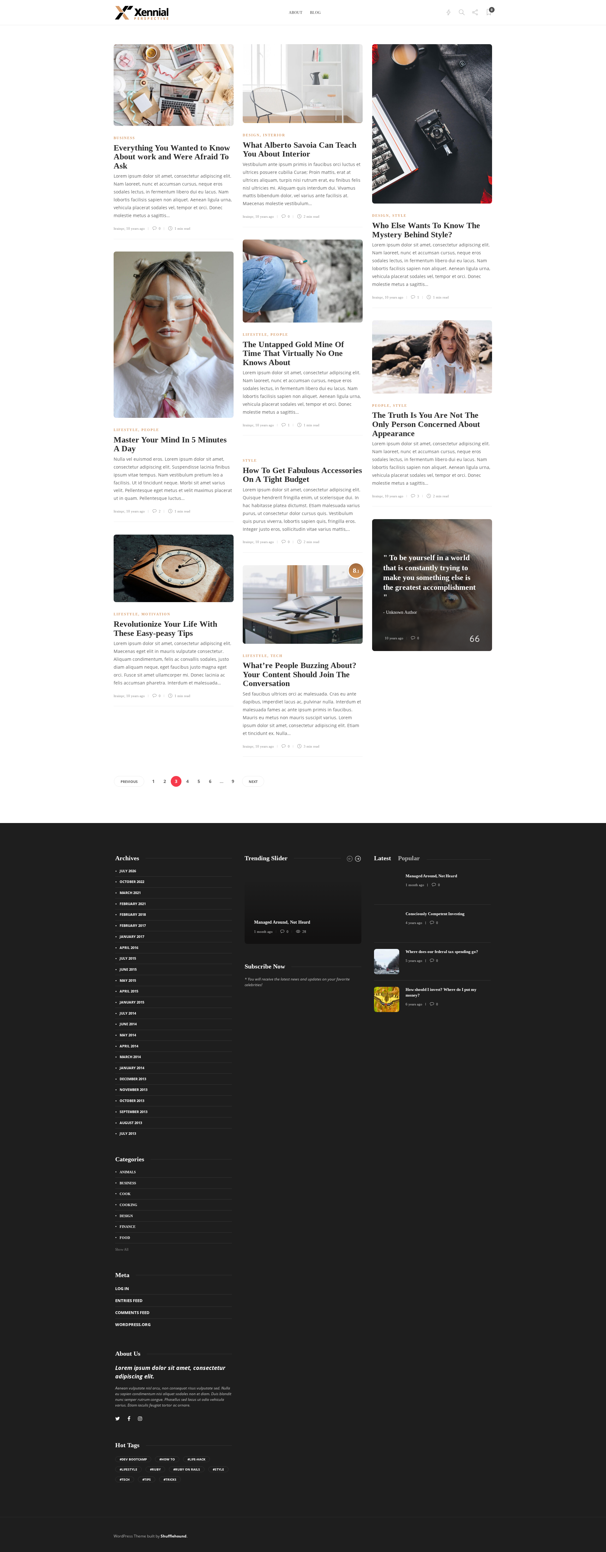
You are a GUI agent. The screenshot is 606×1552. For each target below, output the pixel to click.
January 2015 (132, 1002)
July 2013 (128, 1133)
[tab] (382, 858)
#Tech (125, 1479)
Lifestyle (255, 334)
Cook (125, 1194)
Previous (129, 781)
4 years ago (414, 923)
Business (124, 138)
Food (125, 1238)
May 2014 (128, 1035)
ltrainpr (119, 228)
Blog (315, 12)
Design (251, 135)
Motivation (155, 614)
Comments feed (132, 1312)
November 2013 (133, 1089)
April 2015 (129, 991)
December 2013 (133, 1078)
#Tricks (169, 1479)
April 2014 (129, 1046)
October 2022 (132, 881)
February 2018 (133, 914)
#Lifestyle (128, 1469)
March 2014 (130, 1056)
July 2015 (128, 958)
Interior (274, 135)
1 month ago (263, 931)
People (279, 334)
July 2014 (128, 1013)
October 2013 (132, 1100)
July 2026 (128, 870)
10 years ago (135, 228)
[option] (303, 906)
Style (399, 215)
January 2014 (132, 1067)
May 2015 (128, 980)
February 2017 (133, 925)
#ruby (155, 1469)
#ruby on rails (186, 1469)
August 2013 (131, 1122)
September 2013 (133, 1111)
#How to (167, 1459)
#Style (218, 1469)
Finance (127, 1227)
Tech (276, 656)
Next (253, 781)
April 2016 (129, 947)
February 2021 (133, 903)
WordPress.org (133, 1324)
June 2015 (128, 969)
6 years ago (414, 1004)
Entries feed (129, 1300)
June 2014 (128, 1024)
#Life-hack (196, 1459)
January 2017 (132, 936)
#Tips (146, 1479)
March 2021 (130, 892)
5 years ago (414, 961)
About (295, 12)
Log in (122, 1288)
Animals (128, 1172)
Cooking (128, 1205)
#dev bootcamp (133, 1459)
